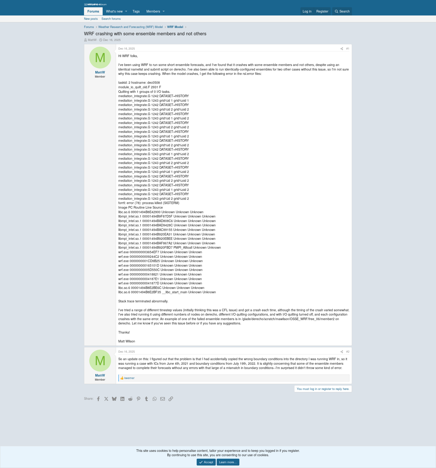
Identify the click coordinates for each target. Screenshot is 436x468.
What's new (114, 11)
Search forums (111, 18)
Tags (136, 11)
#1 (347, 48)
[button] (126, 11)
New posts (91, 18)
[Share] (342, 48)
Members (153, 11)
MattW (92, 40)
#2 (347, 351)
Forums (93, 11)
